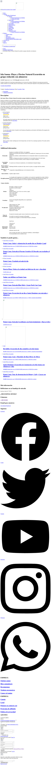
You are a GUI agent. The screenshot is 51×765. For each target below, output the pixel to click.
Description (5, 91)
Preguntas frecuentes (10, 38)
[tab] (26, 91)
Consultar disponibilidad (6, 85)
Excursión (19, 89)
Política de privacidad (8, 712)
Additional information (8, 92)
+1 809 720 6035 (4, 400)
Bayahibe (10, 29)
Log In (13, 751)
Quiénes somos (9, 34)
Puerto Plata (11, 23)
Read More (14, 120)
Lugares (5, 14)
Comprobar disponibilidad (36, 351)
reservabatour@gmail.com (6, 405)
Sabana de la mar (12, 30)
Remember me (5, 735)
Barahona (10, 26)
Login (4, 41)
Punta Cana (10, 20)
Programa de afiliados (8, 709)
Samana (10, 16)
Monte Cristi (11, 28)
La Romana (10, 27)
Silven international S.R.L (12, 724)
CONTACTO (6, 40)
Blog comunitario (6, 684)
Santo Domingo (11, 24)
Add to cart (8, 272)
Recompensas (5, 687)
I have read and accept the (13, 748)
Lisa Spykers (6, 113)
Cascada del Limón (15, 19)
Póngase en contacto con (9, 705)
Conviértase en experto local (9, 46)
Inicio (4, 13)
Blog (7, 35)
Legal (2, 702)
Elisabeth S (5, 134)
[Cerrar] (2, 729)
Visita (23, 89)
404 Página (8, 36)
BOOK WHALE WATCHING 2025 (13, 39)
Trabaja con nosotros (8, 690)
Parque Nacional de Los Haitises (18, 17)
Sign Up (5, 42)
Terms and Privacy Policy (18, 748)
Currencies (3, 717)
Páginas (4, 33)
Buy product (34, 246)
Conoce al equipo (6, 693)
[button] (25, 721)
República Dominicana (10, 15)
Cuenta (3, 699)
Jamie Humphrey (6, 124)
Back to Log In (4, 763)
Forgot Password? (4, 736)
